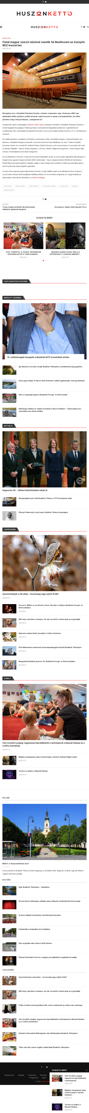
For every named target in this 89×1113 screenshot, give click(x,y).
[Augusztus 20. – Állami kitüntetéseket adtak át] (44, 459)
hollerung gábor (49, 186)
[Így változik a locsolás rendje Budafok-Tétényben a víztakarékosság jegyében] (9, 370)
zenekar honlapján (38, 178)
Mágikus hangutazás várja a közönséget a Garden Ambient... (75, 1092)
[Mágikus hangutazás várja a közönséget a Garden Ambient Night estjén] (65, 235)
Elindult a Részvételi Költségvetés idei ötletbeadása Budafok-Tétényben (48, 1033)
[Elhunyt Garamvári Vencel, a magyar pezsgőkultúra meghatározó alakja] (9, 960)
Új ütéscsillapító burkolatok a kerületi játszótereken (40, 915)
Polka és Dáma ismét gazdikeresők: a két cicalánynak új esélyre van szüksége (50, 1005)
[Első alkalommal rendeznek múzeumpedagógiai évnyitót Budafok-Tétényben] (9, 651)
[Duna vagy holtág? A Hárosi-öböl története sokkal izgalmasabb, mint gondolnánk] (9, 384)
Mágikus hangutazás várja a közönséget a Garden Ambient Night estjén (48, 757)
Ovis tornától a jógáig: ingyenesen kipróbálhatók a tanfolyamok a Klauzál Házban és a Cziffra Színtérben (43, 744)
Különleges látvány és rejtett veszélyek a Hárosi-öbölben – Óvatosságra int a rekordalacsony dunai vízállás (50, 410)
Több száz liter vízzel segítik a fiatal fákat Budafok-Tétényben (44, 1047)
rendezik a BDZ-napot (35, 125)
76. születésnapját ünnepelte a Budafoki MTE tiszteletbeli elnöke (38, 357)
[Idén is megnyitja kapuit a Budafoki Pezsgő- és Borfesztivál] (9, 398)
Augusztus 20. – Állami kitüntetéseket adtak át (24, 490)
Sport (44, 1078)
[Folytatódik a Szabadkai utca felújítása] (9, 932)
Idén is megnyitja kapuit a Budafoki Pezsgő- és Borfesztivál (43, 395)
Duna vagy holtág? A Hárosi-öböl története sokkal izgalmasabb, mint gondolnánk (51, 381)
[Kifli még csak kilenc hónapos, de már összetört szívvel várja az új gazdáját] (9, 622)
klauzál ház (64, 186)
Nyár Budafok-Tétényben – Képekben (34, 887)
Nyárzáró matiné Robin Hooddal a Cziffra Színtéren (40, 633)
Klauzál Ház (6, 38)
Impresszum (9, 1075)
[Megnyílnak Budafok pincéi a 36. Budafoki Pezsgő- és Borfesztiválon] (9, 665)
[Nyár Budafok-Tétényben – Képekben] (9, 890)
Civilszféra (32, 1075)
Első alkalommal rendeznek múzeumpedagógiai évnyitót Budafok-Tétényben (50, 647)
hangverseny (34, 186)
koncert (75, 186)
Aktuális (21, 1075)
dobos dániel (20, 186)
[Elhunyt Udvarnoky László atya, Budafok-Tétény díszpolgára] (9, 515)
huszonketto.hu (48, 1081)
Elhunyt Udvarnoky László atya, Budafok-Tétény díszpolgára (43, 512)
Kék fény (43, 1075)
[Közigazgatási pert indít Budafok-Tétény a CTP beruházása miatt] (9, 501)
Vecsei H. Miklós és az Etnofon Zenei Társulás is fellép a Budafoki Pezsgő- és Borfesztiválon (51, 606)
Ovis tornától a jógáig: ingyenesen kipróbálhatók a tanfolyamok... (75, 1078)
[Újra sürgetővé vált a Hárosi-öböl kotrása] (9, 946)
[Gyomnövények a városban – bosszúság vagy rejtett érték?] (44, 563)
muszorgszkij (9, 190)
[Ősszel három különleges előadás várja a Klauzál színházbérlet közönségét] (9, 904)
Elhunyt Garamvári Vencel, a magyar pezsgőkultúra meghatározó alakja (48, 957)
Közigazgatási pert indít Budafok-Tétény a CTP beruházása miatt (45, 498)
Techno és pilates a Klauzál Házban (33, 771)
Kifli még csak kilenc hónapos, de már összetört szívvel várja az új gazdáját (49, 619)
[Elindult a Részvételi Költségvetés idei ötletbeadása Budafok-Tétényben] (9, 1036)
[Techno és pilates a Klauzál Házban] (9, 774)
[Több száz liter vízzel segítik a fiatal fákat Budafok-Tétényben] (9, 1050)
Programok (34, 1078)
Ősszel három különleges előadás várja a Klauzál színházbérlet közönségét (49, 901)
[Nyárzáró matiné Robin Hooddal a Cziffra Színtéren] (9, 636)
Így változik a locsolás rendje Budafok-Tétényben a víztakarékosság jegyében (50, 367)
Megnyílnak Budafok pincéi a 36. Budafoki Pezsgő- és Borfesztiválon (47, 661)
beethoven (8, 186)
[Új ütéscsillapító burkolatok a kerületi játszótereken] (9, 918)
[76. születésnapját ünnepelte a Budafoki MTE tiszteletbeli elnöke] (44, 331)
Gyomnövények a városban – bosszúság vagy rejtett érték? (30, 594)
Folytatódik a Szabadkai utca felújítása (34, 929)
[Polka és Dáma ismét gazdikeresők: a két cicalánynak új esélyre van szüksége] (9, 1008)
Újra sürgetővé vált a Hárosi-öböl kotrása (35, 943)
